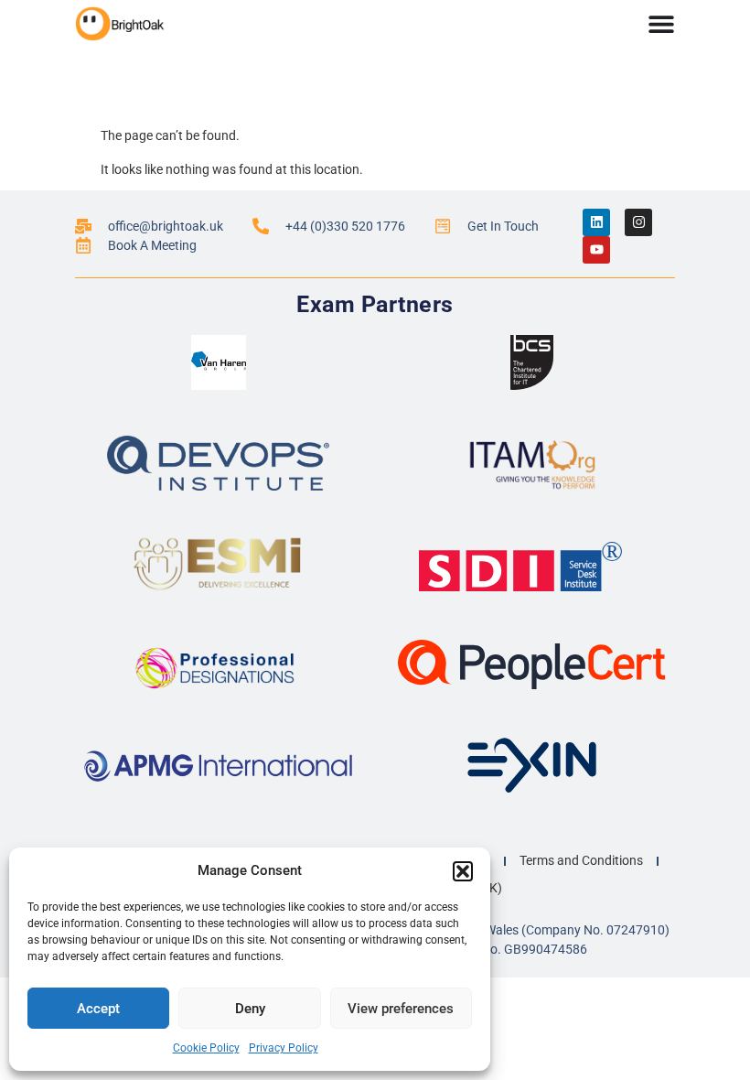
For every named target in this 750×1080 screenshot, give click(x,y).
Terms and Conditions (581, 860)
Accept (98, 1008)
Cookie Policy (206, 1048)
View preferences (401, 1008)
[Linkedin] (596, 222)
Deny (250, 1008)
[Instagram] (638, 222)
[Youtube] (596, 250)
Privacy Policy (283, 1048)
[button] (463, 871)
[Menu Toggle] (661, 24)
